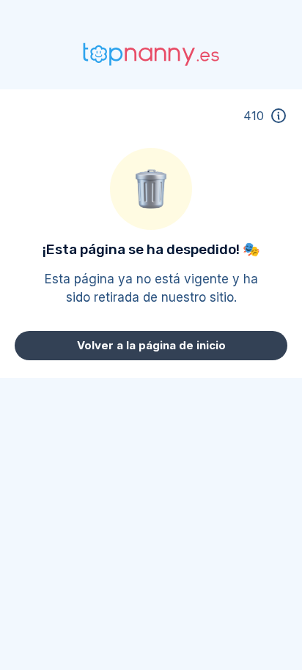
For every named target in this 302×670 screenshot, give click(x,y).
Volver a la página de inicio (151, 345)
